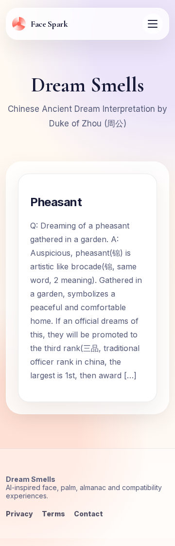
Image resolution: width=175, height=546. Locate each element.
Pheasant (56, 202)
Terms (53, 514)
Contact (88, 514)
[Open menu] (152, 24)
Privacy (19, 514)
